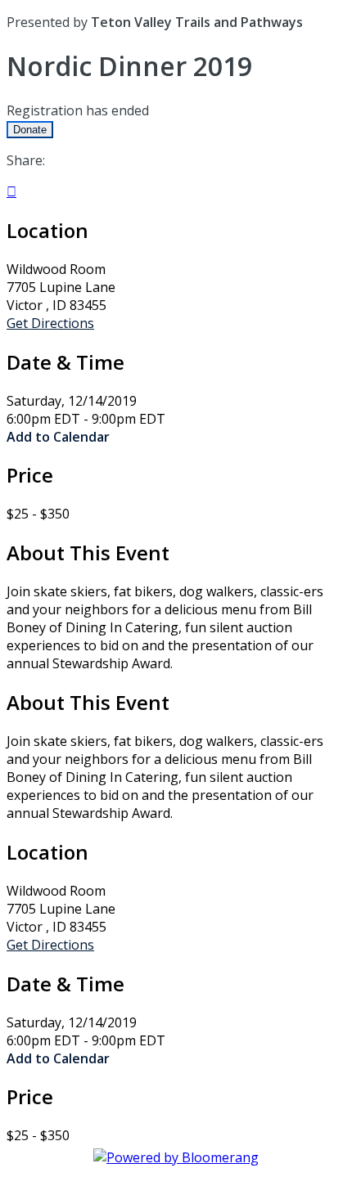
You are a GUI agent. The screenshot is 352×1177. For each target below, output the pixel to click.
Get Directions (50, 323)
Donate (30, 130)
